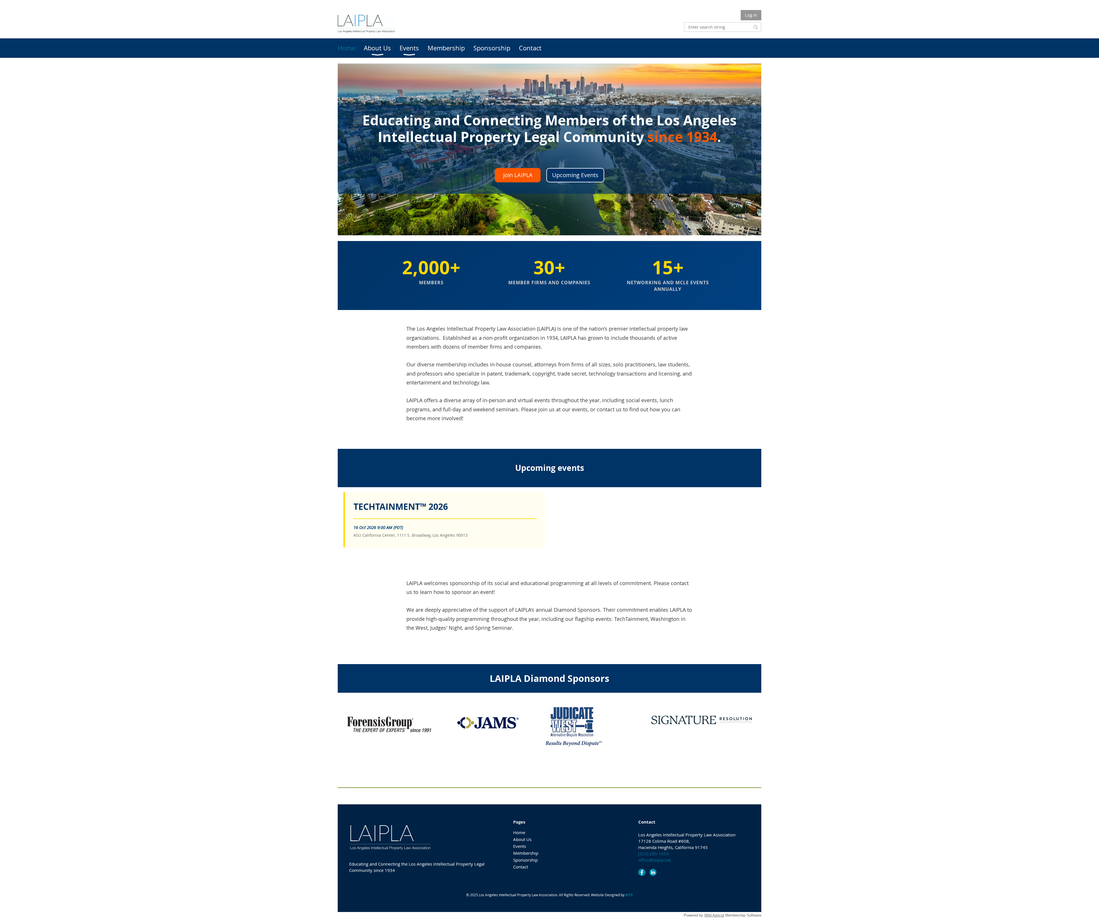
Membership (525, 853)
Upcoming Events (575, 175)
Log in (751, 15)
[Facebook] (641, 872)
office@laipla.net (654, 860)
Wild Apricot (714, 915)
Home (519, 832)
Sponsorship (525, 860)
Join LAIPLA (518, 175)
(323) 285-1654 (653, 853)
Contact (520, 867)
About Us (522, 839)
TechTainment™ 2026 (400, 506)
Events (519, 846)
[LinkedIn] (653, 872)
